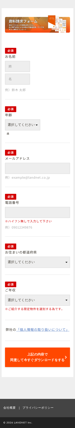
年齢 (8, 114)
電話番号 (12, 202)
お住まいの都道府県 (21, 252)
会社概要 (9, 407)
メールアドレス (17, 158)
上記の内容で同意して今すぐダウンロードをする (37, 357)
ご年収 (10, 289)
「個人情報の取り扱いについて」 (42, 329)
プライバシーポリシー (38, 407)
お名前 (10, 56)
